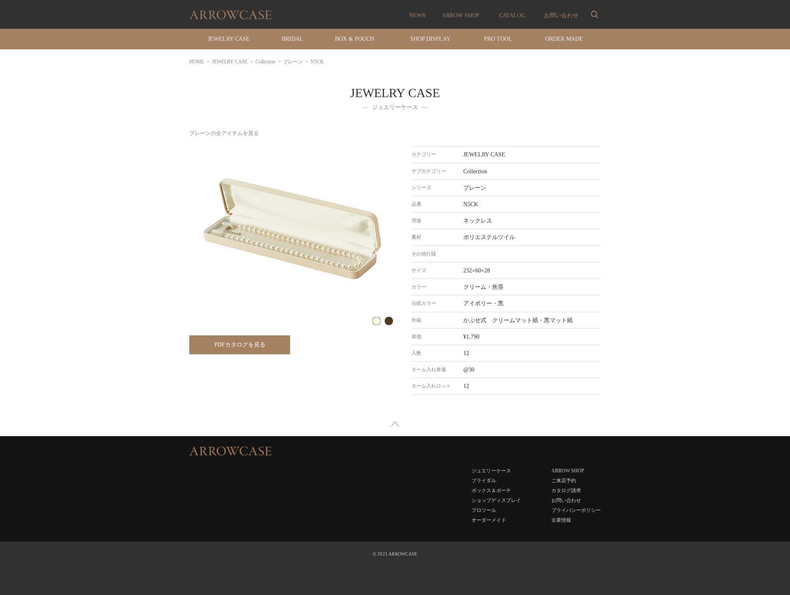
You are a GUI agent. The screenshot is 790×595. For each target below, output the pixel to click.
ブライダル (484, 480)
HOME (196, 62)
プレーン (293, 62)
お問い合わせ (561, 15)
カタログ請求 (566, 490)
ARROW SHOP (460, 15)
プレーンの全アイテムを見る (224, 133)
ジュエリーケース (491, 471)
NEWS (417, 15)
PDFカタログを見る (239, 345)
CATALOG (512, 15)
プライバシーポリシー (576, 510)
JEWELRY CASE (230, 62)
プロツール (484, 510)
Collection (265, 62)
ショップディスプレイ (496, 500)
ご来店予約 (563, 480)
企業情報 (561, 520)
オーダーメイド (489, 520)
